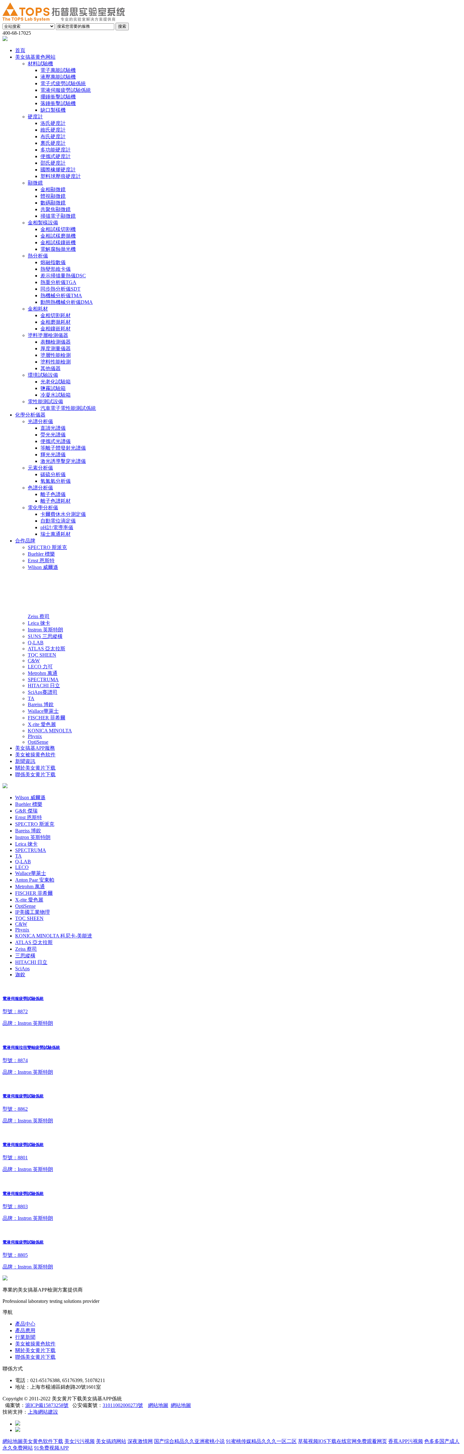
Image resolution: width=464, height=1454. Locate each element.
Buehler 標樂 (28, 804)
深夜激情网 (140, 1441)
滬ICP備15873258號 (46, 1405)
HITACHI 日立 (31, 962)
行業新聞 (25, 1337)
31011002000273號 (123, 1405)
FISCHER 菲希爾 (34, 893)
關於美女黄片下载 (35, 1350)
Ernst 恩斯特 (28, 817)
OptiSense (25, 906)
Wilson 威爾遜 (30, 797)
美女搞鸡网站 (111, 1441)
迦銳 (20, 974)
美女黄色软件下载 (43, 1441)
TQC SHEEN (29, 918)
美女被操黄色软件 (35, 1343)
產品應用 (25, 1330)
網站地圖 (158, 1405)
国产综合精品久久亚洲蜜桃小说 (189, 1441)
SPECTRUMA (30, 850)
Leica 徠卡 (26, 844)
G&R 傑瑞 (26, 810)
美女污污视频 (79, 1441)
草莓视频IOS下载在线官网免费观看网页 (342, 1441)
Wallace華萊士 (30, 873)
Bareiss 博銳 (28, 830)
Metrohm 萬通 (30, 886)
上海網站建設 (43, 1412)
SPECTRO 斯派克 (34, 824)
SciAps (22, 968)
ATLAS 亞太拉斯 (34, 942)
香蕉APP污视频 (405, 1441)
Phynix (22, 929)
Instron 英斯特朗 (33, 837)
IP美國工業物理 (32, 912)
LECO (22, 867)
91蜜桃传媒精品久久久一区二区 (261, 1441)
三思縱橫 (25, 955)
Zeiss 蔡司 (26, 949)
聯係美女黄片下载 (35, 1357)
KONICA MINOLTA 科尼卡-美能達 (53, 935)
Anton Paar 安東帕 (34, 880)
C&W (21, 924)
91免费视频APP (51, 1448)
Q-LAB (23, 861)
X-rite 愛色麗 (29, 899)
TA (18, 856)
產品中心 (25, 1324)
